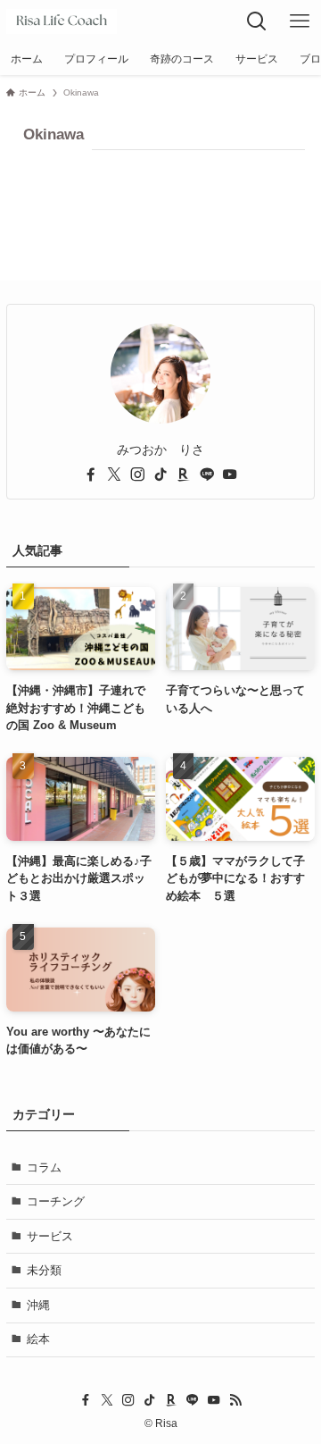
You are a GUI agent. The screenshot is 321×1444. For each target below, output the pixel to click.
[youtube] (230, 474)
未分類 (44, 1270)
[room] (184, 474)
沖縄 (38, 1305)
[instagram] (137, 474)
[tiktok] (160, 474)
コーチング (56, 1201)
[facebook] (91, 474)
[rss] (235, 1400)
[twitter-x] (114, 474)
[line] (207, 474)
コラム (44, 1167)
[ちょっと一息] (61, 21)
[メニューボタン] (299, 21)
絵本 (38, 1339)
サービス (50, 1236)
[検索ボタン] (256, 21)
